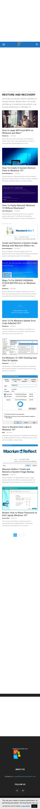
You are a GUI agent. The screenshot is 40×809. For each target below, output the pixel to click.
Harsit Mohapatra (7, 173)
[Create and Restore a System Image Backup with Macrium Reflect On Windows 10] (20, 231)
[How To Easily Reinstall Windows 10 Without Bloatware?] (20, 194)
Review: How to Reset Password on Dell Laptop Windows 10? (19, 514)
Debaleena (5, 136)
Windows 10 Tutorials (14, 92)
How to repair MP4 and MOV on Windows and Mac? (17, 131)
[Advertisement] (20, 21)
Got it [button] (34, 806)
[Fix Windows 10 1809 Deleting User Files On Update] (20, 346)
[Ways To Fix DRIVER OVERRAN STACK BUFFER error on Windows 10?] (20, 269)
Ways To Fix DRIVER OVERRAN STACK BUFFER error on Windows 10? (19, 283)
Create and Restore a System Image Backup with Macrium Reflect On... (20, 244)
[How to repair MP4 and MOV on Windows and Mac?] (20, 119)
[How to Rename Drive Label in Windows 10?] (20, 399)
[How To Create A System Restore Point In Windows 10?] (20, 156)
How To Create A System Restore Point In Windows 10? (18, 169)
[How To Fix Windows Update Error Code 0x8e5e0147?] (20, 309)
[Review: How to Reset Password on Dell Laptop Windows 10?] (20, 498)
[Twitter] (23, 791)
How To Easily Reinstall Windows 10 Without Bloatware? (18, 206)
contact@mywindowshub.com (24, 776)
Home (4, 92)
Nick (3, 432)
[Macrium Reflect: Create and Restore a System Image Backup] (20, 455)
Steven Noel (5, 518)
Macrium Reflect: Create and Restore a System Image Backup (18, 470)
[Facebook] (17, 791)
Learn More (25, 806)
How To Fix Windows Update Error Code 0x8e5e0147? (19, 322)
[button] (3, 44)
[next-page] (24, 535)
